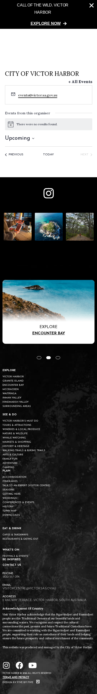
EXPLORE (9, 370)
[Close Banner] (92, 5)
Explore (48, 327)
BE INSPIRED (11, 559)
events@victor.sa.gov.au (37, 95)
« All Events (80, 81)
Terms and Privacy (15, 677)
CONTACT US (11, 565)
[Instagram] (6, 665)
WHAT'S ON (10, 550)
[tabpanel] (48, 311)
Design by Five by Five (18, 682)
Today (48, 154)
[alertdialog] (48, 14)
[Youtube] (32, 665)
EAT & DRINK (11, 528)
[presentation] (39, 357)
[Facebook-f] (19, 665)
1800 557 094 (10, 576)
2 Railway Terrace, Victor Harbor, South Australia (44, 600)
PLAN (6, 471)
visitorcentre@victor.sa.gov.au (29, 588)
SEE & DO (9, 414)
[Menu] (88, 40)
